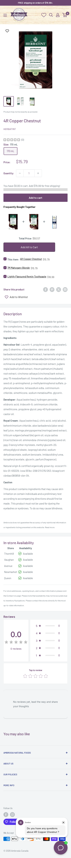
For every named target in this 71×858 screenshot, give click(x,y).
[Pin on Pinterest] (52, 289)
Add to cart (35, 197)
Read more (49, 527)
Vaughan (9, 559)
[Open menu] (5, 15)
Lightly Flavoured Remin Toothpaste (26, 276)
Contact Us (11, 595)
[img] (11, 140)
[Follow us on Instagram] (12, 814)
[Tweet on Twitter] (58, 289)
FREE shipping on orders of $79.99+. (35, 2)
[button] (49, 625)
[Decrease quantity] (19, 173)
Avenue (8, 565)
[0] (65, 15)
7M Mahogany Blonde (18, 267)
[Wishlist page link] (43, 15)
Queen (7, 578)
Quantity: (8, 173)
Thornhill (9, 553)
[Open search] (51, 15)
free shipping (52, 185)
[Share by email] (65, 289)
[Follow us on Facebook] (5, 814)
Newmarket (10, 571)
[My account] (57, 15)
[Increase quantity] (38, 173)
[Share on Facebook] (45, 289)
